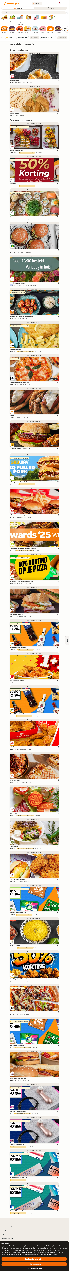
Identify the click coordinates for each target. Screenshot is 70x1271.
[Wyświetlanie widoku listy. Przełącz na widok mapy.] (67, 13)
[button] (10, 3)
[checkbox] (4, 30)
